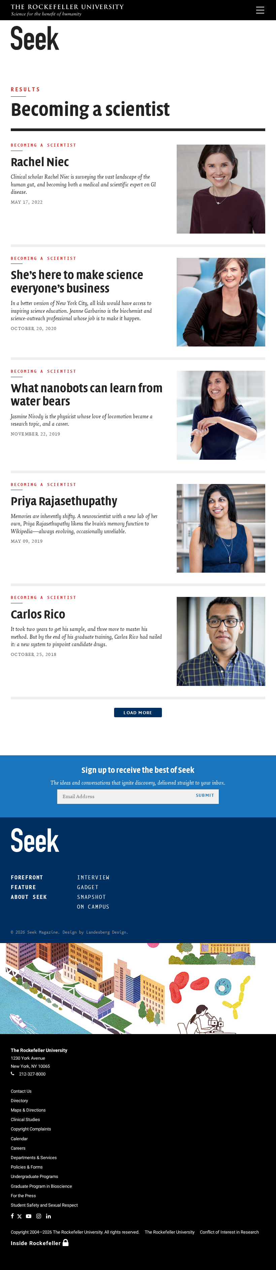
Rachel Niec (40, 162)
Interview (93, 877)
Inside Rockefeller (37, 1243)
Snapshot (91, 897)
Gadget (88, 887)
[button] (35, 38)
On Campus (93, 907)
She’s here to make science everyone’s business (77, 282)
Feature (23, 887)
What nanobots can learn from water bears (87, 395)
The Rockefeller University (39, 1050)
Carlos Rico (38, 615)
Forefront (27, 877)
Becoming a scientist (44, 145)
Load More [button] (138, 712)
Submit (205, 795)
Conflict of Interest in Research (229, 1232)
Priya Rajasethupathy (64, 501)
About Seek (29, 897)
